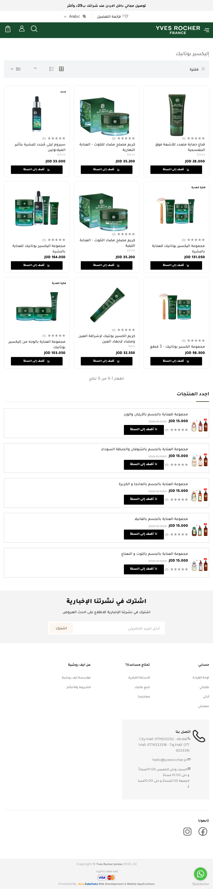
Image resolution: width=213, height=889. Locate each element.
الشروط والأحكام (79, 687)
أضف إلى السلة (142, 429)
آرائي (206, 696)
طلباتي (204, 687)
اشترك (61, 627)
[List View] (52, 69)
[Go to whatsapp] (200, 873)
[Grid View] (61, 69)
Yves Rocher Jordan (109, 864)
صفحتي (203, 706)
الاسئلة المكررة (139, 677)
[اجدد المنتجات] (38, 68)
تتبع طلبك (142, 687)
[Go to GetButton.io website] (200, 883)
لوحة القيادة (200, 677)
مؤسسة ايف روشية (76, 677)
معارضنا (144, 696)
